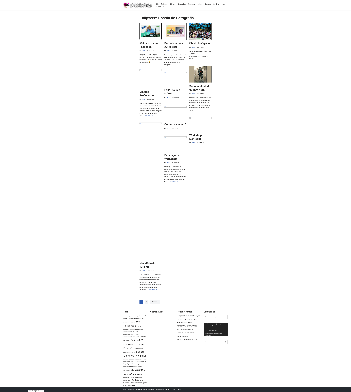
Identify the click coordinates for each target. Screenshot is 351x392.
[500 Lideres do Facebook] (150, 31)
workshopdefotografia (129, 385)
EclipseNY (137, 340)
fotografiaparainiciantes (129, 364)
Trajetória (164, 4)
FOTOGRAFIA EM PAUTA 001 (187, 326)
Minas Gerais (130, 374)
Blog (223, 4)
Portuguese (35, 391)
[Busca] (225, 342)
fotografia (125, 359)
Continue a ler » (149, 116)
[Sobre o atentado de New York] (200, 74)
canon (139, 326)
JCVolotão (126, 370)
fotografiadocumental (128, 361)
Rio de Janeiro (137, 380)
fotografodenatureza (128, 366)
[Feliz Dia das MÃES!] (175, 79)
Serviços (216, 4)
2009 (124, 316)
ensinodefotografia (138, 348)
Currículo (208, 4)
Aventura (125, 322)
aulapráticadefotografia (138, 318)
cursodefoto (139, 329)
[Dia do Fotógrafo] (200, 31)
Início (157, 4)
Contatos (158, 6)
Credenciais (182, 4)
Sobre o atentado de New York (187, 339)
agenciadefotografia (141, 316)
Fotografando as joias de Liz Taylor (188, 316)
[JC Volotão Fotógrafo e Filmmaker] (137, 5)
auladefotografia (127, 318)
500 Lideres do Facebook (185, 329)
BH (135, 326)
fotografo (138, 364)
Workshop (126, 383)
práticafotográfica (138, 377)
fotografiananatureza (140, 361)
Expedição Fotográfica (134, 356)
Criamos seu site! (175, 124)
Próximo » (155, 302)
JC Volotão (137, 369)
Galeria (200, 4)
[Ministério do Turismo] (150, 191)
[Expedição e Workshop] (175, 144)
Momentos (191, 4)
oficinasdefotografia (128, 377)
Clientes (172, 4)
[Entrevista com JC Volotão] (175, 31)
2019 (127, 316)
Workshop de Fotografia (139, 383)
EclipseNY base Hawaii (184, 322)
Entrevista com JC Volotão (185, 333)
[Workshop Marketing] (200, 124)
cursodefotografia (128, 331)
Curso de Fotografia (137, 331)
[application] (216, 329)
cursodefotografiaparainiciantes (131, 334)
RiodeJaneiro (127, 380)
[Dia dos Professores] (150, 78)
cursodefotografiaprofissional (131, 336)
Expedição (138, 352)
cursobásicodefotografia (129, 329)
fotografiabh (132, 359)
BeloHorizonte (131, 322)
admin (143, 50)
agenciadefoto (132, 316)
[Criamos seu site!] (175, 113)
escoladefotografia (128, 352)
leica (145, 370)
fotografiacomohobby (140, 359)
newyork (140, 374)
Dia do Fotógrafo (199, 43)
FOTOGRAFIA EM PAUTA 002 (187, 319)
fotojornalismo (138, 366)
